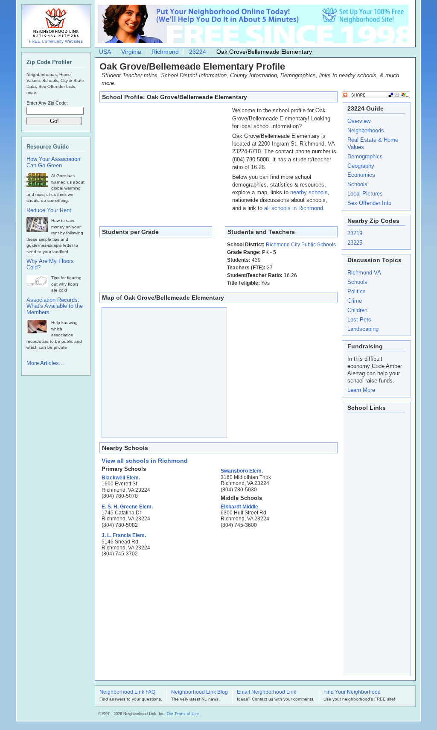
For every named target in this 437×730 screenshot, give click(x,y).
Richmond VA (364, 272)
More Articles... (45, 363)
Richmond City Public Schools (301, 245)
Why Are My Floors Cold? (50, 264)
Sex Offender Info (369, 203)
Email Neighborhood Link (266, 692)
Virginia (131, 51)
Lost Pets (359, 319)
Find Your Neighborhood (352, 692)
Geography (360, 166)
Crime (354, 301)
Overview (358, 121)
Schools (357, 184)
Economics (361, 175)
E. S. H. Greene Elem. (127, 507)
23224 (197, 51)
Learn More (361, 390)
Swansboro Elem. (242, 471)
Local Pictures (365, 193)
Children (357, 310)
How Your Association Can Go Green (53, 162)
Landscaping (363, 329)
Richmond (165, 51)
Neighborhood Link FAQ (127, 692)
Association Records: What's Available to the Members (54, 306)
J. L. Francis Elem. (124, 535)
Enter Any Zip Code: (47, 102)
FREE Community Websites (56, 41)
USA (105, 51)
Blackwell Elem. (121, 478)
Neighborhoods (365, 130)
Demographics (365, 156)
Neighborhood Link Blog (199, 692)
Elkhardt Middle (239, 507)
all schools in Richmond (293, 208)
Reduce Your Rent (48, 210)
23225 (354, 242)
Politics (356, 291)
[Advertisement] (164, 160)
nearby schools (309, 192)
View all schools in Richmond (145, 460)
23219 (354, 233)
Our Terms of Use (183, 714)
